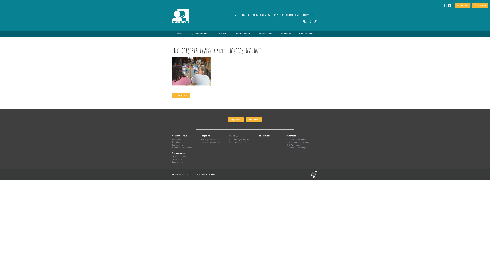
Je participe (462, 5)
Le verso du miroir (180, 16)
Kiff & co (314, 174)
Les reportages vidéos (238, 142)
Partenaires (285, 33)
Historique (176, 142)
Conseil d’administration (182, 148)
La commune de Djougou (297, 148)
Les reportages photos (239, 139)
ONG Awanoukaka (294, 145)
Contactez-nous (306, 33)
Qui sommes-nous (200, 33)
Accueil (179, 33)
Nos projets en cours (210, 139)
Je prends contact (180, 156)
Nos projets (222, 33)
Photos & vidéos (242, 33)
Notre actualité (265, 33)
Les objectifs (177, 145)
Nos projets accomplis (210, 142)
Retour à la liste (181, 96)
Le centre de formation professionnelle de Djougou (297, 140)
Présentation (177, 139)
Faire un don (480, 5)
